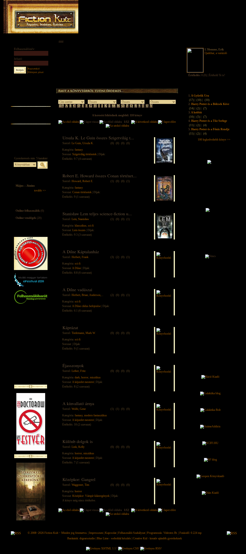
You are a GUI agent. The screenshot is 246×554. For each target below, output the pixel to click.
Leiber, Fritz (79, 371)
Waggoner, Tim (80, 484)
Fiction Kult (51, 533)
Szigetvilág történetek (84, 154)
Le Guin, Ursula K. (83, 143)
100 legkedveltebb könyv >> (214, 139)
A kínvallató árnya (78, 403)
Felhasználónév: (24, 49)
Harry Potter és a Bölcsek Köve (210, 104)
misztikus (95, 377)
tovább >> (40, 190)
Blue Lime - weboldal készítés (114, 538)
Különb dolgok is (77, 441)
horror (84, 377)
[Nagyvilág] (30, 126)
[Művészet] (30, 120)
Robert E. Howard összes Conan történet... (99, 176)
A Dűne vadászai (77, 289)
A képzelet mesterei (83, 382)
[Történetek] (30, 103)
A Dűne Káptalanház (80, 251)
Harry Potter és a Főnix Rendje (210, 129)
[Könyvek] (30, 91)
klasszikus (80, 225)
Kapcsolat (110, 533)
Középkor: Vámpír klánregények (91, 496)
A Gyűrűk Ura (200, 95)
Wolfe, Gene (79, 409)
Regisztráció (34, 68)
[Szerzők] (30, 97)
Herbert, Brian (80, 295)
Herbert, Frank (80, 257)
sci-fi (91, 225)
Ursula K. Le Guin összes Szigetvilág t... (98, 138)
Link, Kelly (78, 447)
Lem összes (79, 230)
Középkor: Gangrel (78, 479)
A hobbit (196, 112)
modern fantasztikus (95, 415)
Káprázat (70, 327)
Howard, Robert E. (82, 181)
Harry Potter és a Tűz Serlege (209, 121)
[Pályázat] (30, 132)
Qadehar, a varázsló (216, 53)
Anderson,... (96, 295)
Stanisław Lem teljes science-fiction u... (97, 213)
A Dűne (76, 268)
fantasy (79, 149)
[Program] (30, 138)
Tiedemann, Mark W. (84, 333)
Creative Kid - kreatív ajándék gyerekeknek (157, 538)
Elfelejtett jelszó (35, 72)
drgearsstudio (87, 538)
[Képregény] (30, 109)
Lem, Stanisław (80, 219)
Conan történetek (82, 192)
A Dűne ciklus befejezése (86, 306)
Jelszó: (18, 59)
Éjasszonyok (73, 365)
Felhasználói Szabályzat (131, 533)
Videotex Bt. (170, 533)
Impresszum (96, 533)
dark (77, 377)
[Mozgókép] (30, 115)
